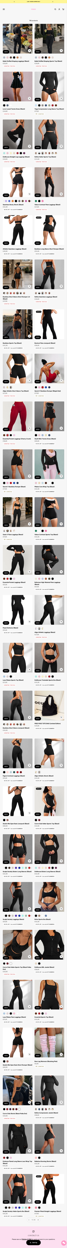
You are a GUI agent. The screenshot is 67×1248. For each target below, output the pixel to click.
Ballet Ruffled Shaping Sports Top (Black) (48, 61)
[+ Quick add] (29, 50)
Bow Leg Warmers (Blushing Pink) (46, 1061)
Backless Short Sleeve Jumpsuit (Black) (16, 728)
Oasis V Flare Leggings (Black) (13, 534)
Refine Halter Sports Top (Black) (45, 157)
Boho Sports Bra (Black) (43, 919)
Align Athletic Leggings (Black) (45, 632)
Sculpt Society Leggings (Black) (13, 919)
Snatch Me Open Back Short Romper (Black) (17, 1065)
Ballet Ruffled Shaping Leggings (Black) (16, 61)
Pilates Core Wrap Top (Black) (45, 487)
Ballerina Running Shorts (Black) (45, 1161)
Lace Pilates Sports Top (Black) (13, 680)
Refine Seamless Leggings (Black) (46, 297)
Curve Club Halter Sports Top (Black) (47, 824)
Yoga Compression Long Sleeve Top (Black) (49, 109)
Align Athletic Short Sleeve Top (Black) (16, 391)
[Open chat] (64, 1243)
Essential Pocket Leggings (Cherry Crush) (17, 439)
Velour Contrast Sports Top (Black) (46, 534)
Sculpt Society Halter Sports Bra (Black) (16, 1211)
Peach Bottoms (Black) (10, 628)
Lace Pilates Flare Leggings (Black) (14, 1017)
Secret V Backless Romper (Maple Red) (48, 391)
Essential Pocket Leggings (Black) (14, 582)
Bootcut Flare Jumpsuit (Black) (45, 343)
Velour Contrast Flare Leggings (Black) (47, 204)
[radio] (4, 57)
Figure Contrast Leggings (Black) (14, 776)
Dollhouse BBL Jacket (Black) (44, 967)
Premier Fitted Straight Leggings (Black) (48, 1211)
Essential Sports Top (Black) (44, 1017)
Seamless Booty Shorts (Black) (13, 204)
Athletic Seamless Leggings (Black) (14, 249)
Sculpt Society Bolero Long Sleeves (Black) (17, 871)
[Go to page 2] (38, 1220)
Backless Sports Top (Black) (12, 343)
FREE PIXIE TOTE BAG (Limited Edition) (48, 723)
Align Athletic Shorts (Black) (44, 776)
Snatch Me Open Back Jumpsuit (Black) (16, 824)
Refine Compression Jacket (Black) (46, 1113)
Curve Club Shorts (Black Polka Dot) (15, 1113)
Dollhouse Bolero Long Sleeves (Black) (47, 871)
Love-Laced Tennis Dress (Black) (14, 109)
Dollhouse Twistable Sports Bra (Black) (48, 680)
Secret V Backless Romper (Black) (14, 487)
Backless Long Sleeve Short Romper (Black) (49, 249)
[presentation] (31, 201)
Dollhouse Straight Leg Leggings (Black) (16, 157)
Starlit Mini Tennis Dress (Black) (45, 439)
